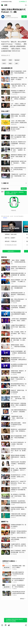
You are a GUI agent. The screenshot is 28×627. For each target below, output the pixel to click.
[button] (2, 625)
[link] (5, 625)
